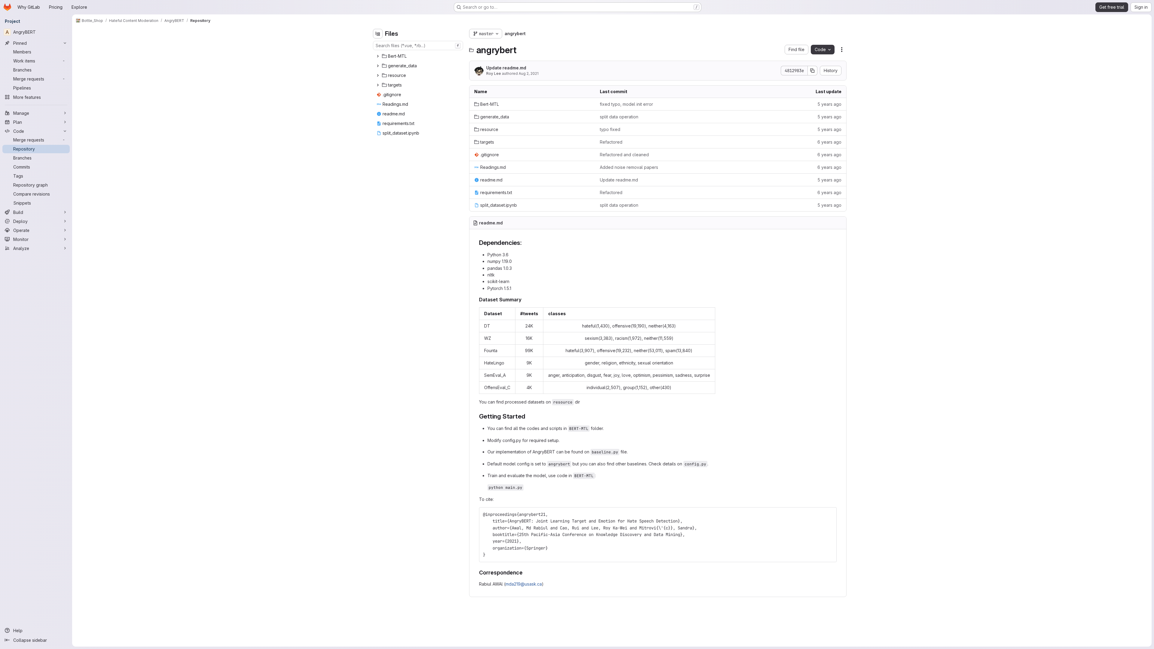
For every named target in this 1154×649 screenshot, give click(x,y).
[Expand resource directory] (377, 75)
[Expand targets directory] (377, 85)
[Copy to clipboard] (829, 514)
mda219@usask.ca (523, 584)
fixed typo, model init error (626, 104)
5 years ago (829, 104)
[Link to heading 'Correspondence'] (526, 572)
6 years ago (829, 142)
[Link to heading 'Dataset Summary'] (524, 300)
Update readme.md (506, 67)
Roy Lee (493, 73)
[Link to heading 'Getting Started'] (528, 416)
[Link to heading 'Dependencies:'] (525, 242)
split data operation (619, 116)
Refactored (611, 142)
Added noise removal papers (629, 167)
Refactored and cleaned (624, 154)
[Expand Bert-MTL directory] (377, 56)
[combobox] (418, 45)
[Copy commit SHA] (812, 70)
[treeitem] (418, 56)
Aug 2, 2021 (529, 73)
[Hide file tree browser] (378, 33)
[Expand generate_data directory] (377, 65)
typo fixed (610, 129)
